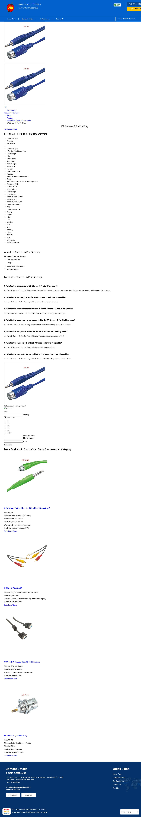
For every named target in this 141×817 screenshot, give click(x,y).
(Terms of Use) (42, 809)
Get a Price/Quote (10, 129)
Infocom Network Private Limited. (37, 812)
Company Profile (27, 19)
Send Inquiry (11, 110)
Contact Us (59, 19)
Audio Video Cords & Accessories (19, 120)
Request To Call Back (11, 113)
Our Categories (44, 19)
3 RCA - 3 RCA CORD (13, 588)
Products (10, 118)
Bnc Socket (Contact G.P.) (15, 735)
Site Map (116, 788)
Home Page (11, 19)
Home (9, 115)
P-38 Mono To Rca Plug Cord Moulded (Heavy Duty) (27, 508)
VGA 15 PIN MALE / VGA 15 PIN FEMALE (22, 662)
